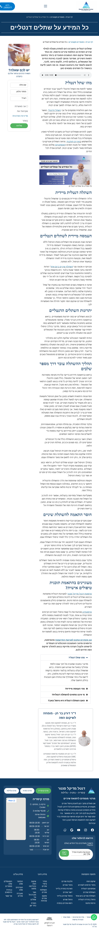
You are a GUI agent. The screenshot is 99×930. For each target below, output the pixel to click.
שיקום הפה (90, 881)
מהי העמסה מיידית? (75, 689)
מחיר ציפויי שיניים (44, 883)
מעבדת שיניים (20, 894)
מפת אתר (66, 917)
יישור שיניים (67, 892)
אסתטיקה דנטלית (88, 889)
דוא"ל (24, 98)
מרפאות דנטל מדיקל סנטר (79, 594)
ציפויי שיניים (67, 885)
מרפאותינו (87, 612)
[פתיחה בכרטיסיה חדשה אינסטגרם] (85, 830)
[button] (45, 6)
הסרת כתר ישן (33, 904)
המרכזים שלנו (19, 888)
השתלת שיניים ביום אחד (61, 267)
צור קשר (8, 896)
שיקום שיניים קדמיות (44, 898)
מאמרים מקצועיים (57, 17)
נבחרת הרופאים (8, 891)
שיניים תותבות (73, 141)
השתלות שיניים (89, 892)
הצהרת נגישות (77, 919)
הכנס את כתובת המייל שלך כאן (81, 853)
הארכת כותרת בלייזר (64, 889)
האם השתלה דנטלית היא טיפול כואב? (66, 700)
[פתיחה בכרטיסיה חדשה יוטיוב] (79, 830)
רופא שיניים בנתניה (64, 903)
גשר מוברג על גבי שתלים (32, 896)
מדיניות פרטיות (78, 917)
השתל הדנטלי (54, 110)
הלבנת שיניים (67, 881)
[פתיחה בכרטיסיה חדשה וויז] (65, 830)
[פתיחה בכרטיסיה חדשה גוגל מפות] (72, 830)
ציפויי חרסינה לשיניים (86, 885)
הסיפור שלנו (20, 882)
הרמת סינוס (90, 903)
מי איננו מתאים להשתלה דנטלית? (68, 694)
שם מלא (22, 85)
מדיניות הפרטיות (20, 116)
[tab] (43, 791)
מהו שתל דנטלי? (77, 657)
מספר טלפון (21, 91)
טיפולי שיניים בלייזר (64, 896)
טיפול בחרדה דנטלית (86, 900)
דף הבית (69, 17)
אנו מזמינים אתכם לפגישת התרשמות (73, 640)
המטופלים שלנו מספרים (8, 883)
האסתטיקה (60, 145)
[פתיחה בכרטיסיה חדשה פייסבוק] (92, 830)
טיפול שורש (67, 900)
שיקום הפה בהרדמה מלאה (32, 885)
